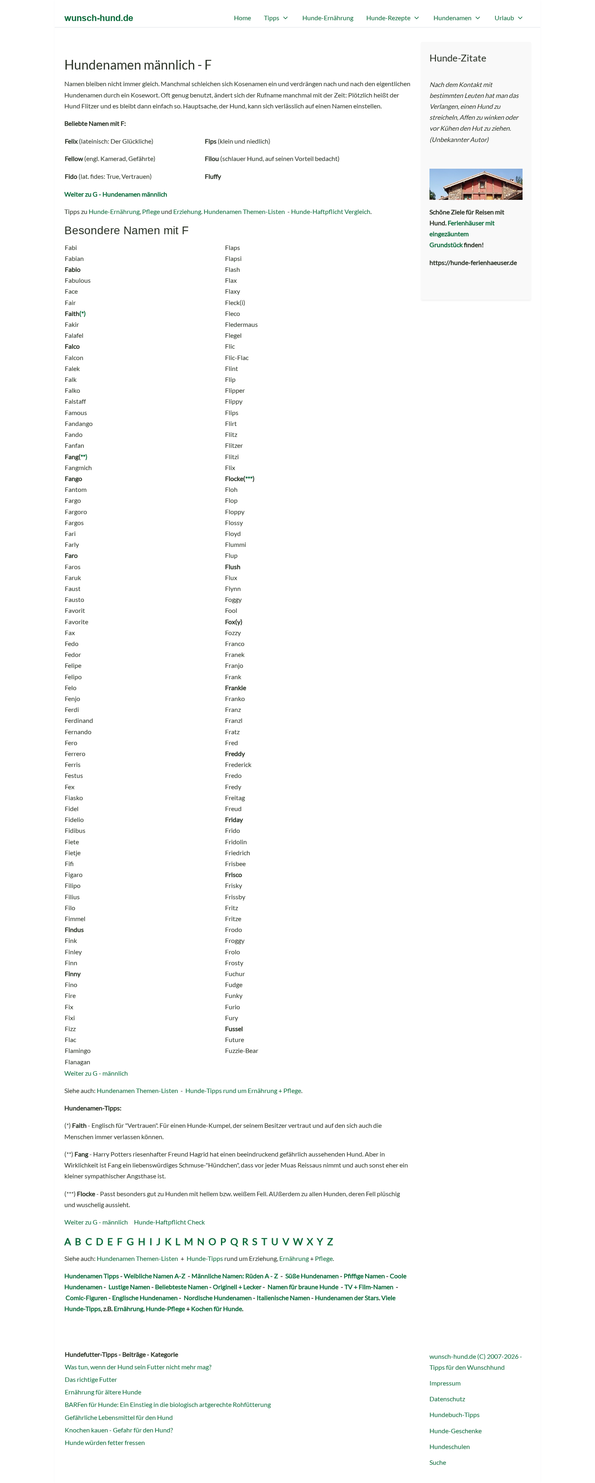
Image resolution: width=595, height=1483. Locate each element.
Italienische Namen (283, 1297)
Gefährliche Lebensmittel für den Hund (119, 1417)
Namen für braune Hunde (303, 1286)
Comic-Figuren (86, 1297)
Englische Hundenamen (145, 1297)
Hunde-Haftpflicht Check (169, 1222)
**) (84, 456)
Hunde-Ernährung (114, 211)
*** (249, 478)
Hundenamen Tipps (91, 1276)
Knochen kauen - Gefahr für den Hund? (119, 1430)
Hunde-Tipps (205, 1258)
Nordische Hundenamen (218, 1297)
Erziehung (187, 211)
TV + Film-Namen (368, 1286)
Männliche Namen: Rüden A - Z (234, 1276)
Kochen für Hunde (216, 1308)
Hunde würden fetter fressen (105, 1442)
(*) (82, 313)
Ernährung (294, 1258)
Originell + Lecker (237, 1286)
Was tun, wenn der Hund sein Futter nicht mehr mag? (138, 1367)
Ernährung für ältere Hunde (103, 1392)
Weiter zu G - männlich (96, 1073)
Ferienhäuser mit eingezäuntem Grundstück (462, 233)
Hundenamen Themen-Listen (244, 211)
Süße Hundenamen (312, 1276)
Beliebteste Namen (181, 1286)
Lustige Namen (129, 1286)
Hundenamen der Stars (347, 1297)
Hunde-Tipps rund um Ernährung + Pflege (243, 1090)
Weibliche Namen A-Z (154, 1276)
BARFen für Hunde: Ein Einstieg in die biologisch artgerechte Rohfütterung (168, 1404)
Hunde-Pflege (165, 1308)
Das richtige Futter (91, 1379)
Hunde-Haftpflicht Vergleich (330, 211)
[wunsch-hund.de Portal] (98, 18)
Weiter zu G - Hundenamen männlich (115, 194)
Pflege (151, 211)
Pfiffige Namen (364, 1276)
